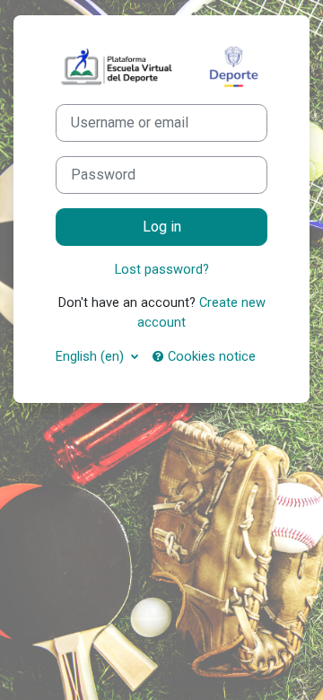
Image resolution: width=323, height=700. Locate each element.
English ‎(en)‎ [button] (91, 356)
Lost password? (162, 269)
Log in (162, 226)
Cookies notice (210, 356)
